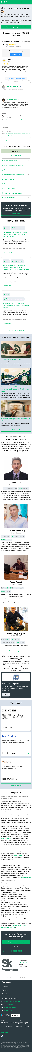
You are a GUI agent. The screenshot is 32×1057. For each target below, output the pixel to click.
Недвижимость (18, 261)
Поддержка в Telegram (10, 1007)
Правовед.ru (6, 982)
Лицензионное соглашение (8, 1030)
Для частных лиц (16, 155)
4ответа (8, 323)
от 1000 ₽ (6, 695)
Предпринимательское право (15, 299)
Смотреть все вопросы (16, 330)
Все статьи (16, 429)
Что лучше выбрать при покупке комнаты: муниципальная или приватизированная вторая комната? (16, 268)
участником (23, 962)
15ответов (8, 252)
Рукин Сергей (16, 582)
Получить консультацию (16, 942)
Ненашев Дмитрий (16, 633)
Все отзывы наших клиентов (16, 141)
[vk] (2, 1036)
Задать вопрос (26, 2)
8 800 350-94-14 (16, 951)
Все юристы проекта (16, 651)
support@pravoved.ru (9, 1004)
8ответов (8, 285)
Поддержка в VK (8, 1010)
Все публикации (16, 785)
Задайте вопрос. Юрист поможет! (16, 27)
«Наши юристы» (19, 855)
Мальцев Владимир (16, 531)
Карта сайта (4, 1032)
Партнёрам (6, 994)
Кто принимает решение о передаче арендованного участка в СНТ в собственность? (15, 234)
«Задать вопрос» (6, 838)
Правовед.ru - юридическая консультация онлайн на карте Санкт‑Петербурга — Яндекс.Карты (16, 81)
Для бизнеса (16, 151)
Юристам (5, 990)
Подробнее (16, 214)
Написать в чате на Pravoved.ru (12, 1001)
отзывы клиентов (25, 877)
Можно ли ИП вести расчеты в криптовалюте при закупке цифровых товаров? (16, 305)
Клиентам (5, 986)
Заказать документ (11, 683)
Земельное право (19, 228)
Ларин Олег (16, 483)
